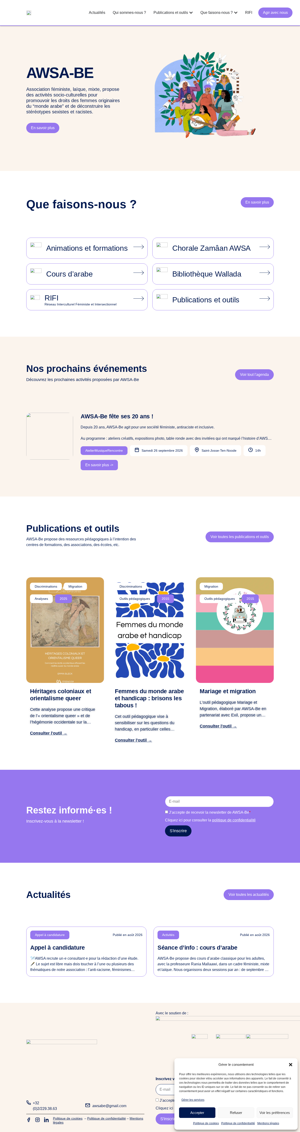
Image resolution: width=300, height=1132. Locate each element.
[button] (290, 1064)
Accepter (197, 1113)
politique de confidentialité (234, 820)
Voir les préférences (274, 1113)
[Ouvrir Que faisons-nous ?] (236, 13)
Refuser (236, 1113)
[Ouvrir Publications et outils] (191, 13)
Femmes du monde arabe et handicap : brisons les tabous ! (149, 698)
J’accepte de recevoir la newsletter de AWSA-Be (210, 812)
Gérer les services (192, 1099)
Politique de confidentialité (238, 1123)
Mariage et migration (228, 691)
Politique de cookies (206, 1123)
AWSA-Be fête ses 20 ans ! (117, 416)
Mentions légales (268, 1123)
